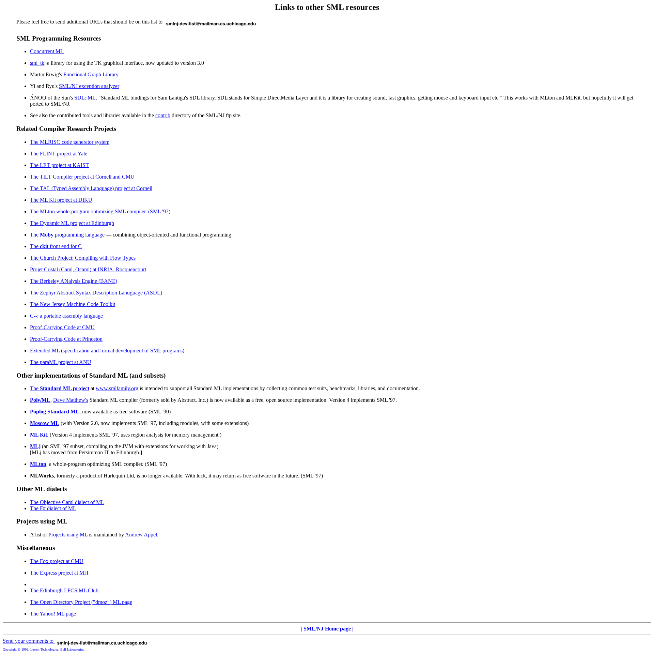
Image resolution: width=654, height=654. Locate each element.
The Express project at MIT (59, 573)
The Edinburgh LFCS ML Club (64, 590)
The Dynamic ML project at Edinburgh (72, 223)
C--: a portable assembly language (66, 316)
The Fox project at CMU (56, 561)
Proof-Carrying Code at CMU (62, 327)
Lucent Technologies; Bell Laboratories (57, 649)
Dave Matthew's (70, 400)
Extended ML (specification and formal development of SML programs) (107, 350)
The (59, 388)
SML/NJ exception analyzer (89, 86)
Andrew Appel (141, 534)
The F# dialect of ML (53, 508)
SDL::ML (85, 98)
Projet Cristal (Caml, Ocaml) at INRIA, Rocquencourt (88, 269)
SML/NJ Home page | (328, 629)
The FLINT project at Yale (58, 153)
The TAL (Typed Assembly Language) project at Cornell (91, 188)
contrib (162, 115)
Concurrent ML (47, 51)
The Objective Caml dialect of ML (67, 502)
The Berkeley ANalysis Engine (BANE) (73, 281)
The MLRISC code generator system (69, 142)
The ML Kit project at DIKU (61, 200)
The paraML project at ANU (60, 362)
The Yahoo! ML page (53, 614)
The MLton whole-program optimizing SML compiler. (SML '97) (100, 211)
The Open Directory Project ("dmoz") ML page (81, 602)
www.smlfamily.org (117, 388)
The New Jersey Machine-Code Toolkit (72, 304)
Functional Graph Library (91, 74)
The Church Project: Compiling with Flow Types (83, 258)
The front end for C (56, 246)
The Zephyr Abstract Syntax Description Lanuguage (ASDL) (96, 292)
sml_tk (37, 63)
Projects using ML (68, 534)
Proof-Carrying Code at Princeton (66, 339)
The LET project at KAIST (59, 165)
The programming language (67, 235)
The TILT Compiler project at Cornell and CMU (82, 177)
